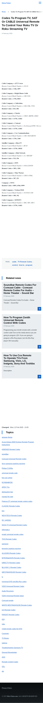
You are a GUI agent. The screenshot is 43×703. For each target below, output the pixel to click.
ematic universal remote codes (12, 534)
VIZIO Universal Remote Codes (13, 586)
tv (2, 577)
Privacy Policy (7, 688)
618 (3, 619)
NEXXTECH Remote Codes (12, 515)
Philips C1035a (7, 468)
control (15, 265)
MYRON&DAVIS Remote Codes (13, 558)
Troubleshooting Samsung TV (12, 648)
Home (4, 12)
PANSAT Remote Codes (10, 615)
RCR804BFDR (7, 482)
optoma (4, 643)
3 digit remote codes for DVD (12, 629)
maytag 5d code (7, 497)
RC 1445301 (6, 520)
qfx (3, 671)
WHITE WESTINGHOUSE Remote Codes (17, 605)
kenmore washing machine (11, 548)
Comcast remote (7, 600)
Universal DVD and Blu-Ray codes (14, 581)
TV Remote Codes (25, 262)
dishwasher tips (7, 492)
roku (3, 624)
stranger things (7, 437)
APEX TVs (6, 487)
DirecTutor (6, 3)
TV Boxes (5, 638)
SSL (3, 666)
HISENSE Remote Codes (11, 449)
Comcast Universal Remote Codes (14, 459)
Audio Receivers (8, 591)
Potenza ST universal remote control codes (17, 501)
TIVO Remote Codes (9, 539)
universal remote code (10, 473)
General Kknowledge (9, 652)
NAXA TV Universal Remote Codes (14, 525)
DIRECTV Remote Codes (11, 563)
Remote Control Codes (10, 662)
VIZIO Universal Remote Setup (13, 596)
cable (14, 262)
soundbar (5, 454)
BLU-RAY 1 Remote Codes (11, 567)
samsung (5, 544)
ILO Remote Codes (8, 610)
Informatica (6, 530)
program (29, 265)
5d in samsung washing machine (13, 463)
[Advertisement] (21, 57)
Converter (5, 633)
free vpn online (7, 478)
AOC (3, 657)
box (3, 511)
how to (21, 265)
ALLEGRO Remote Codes (11, 553)
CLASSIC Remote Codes (11, 506)
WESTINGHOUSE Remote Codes (14, 572)
